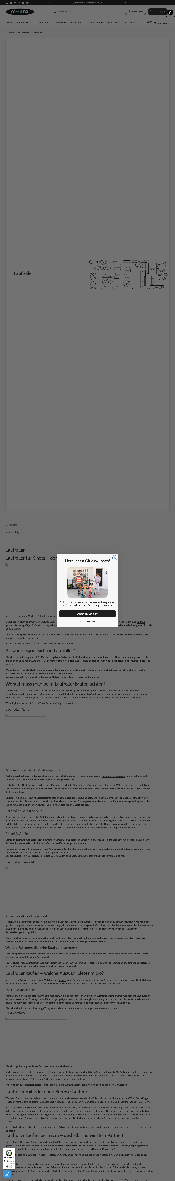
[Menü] (13, 1149)
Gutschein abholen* (88, 613)
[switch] (9, 1166)
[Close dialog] (114, 557)
